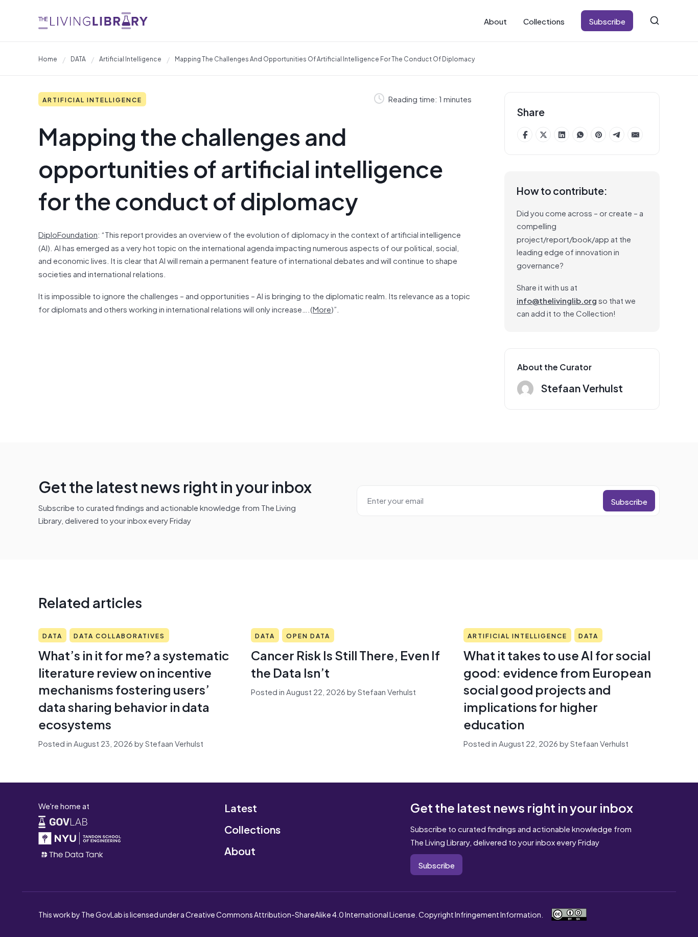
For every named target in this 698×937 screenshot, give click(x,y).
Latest (240, 807)
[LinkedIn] (561, 134)
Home (47, 58)
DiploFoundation (68, 234)
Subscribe (607, 20)
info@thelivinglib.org (557, 300)
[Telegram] (616, 134)
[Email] (635, 134)
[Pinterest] (598, 134)
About (495, 20)
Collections (544, 20)
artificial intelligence (130, 58)
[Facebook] (524, 134)
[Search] (654, 20)
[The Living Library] (93, 20)
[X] (543, 134)
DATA (78, 58)
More (322, 308)
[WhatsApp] (580, 134)
